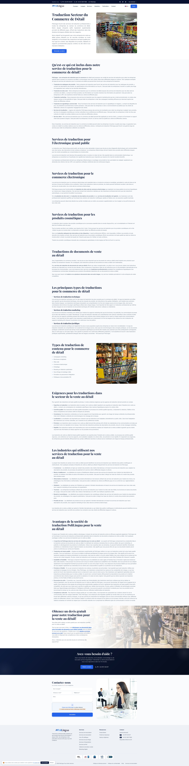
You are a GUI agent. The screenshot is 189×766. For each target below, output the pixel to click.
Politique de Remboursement (99, 763)
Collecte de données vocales (86, 746)
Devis (133, 6)
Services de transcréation (85, 732)
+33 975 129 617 (126, 734)
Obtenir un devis (86, 667)
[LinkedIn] (126, 2)
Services (89, 6)
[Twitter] (123, 2)
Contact (113, 6)
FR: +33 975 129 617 (103, 667)
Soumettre (72, 714)
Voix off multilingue (83, 737)
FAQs (122, 763)
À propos (75, 6)
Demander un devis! (59, 51)
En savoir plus (36, 762)
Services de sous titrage (85, 739)
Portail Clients (102, 732)
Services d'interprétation (85, 742)
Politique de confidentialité (114, 763)
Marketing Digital (83, 749)
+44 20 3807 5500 (127, 737)
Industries (97, 6)
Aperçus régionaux (104, 737)
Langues (83, 6)
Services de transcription (85, 734)
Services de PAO (83, 744)
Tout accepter (45, 762)
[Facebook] (120, 2)
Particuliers (105, 6)
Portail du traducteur (104, 734)
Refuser (52, 762)
